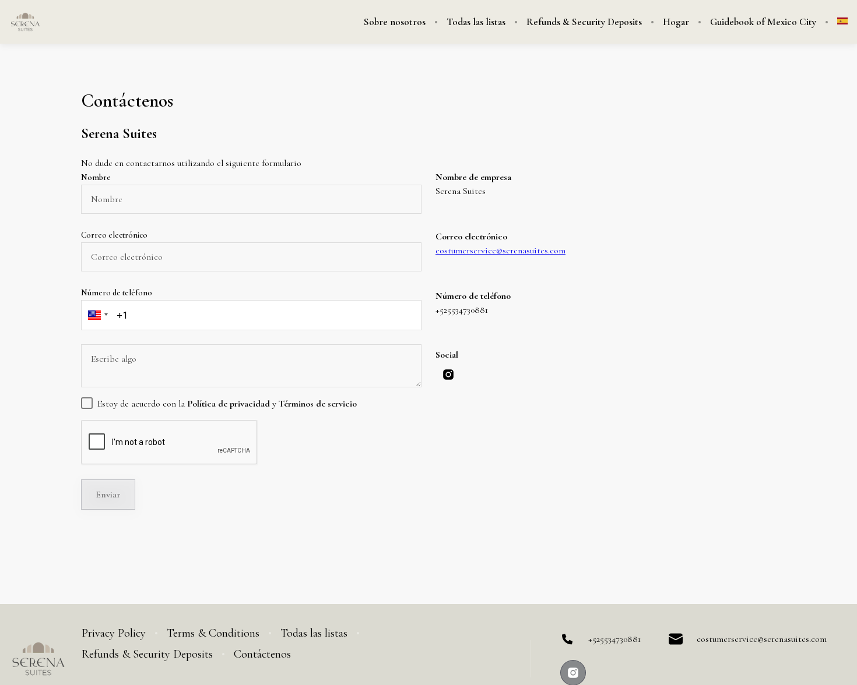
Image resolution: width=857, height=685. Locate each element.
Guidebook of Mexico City (763, 22)
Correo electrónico (114, 235)
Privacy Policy (114, 633)
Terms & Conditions (213, 633)
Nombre (96, 177)
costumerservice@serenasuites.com (500, 250)
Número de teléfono (116, 293)
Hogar (676, 22)
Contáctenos (262, 654)
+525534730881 (614, 639)
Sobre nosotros (395, 22)
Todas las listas (476, 22)
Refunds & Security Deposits (584, 22)
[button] (96, 315)
